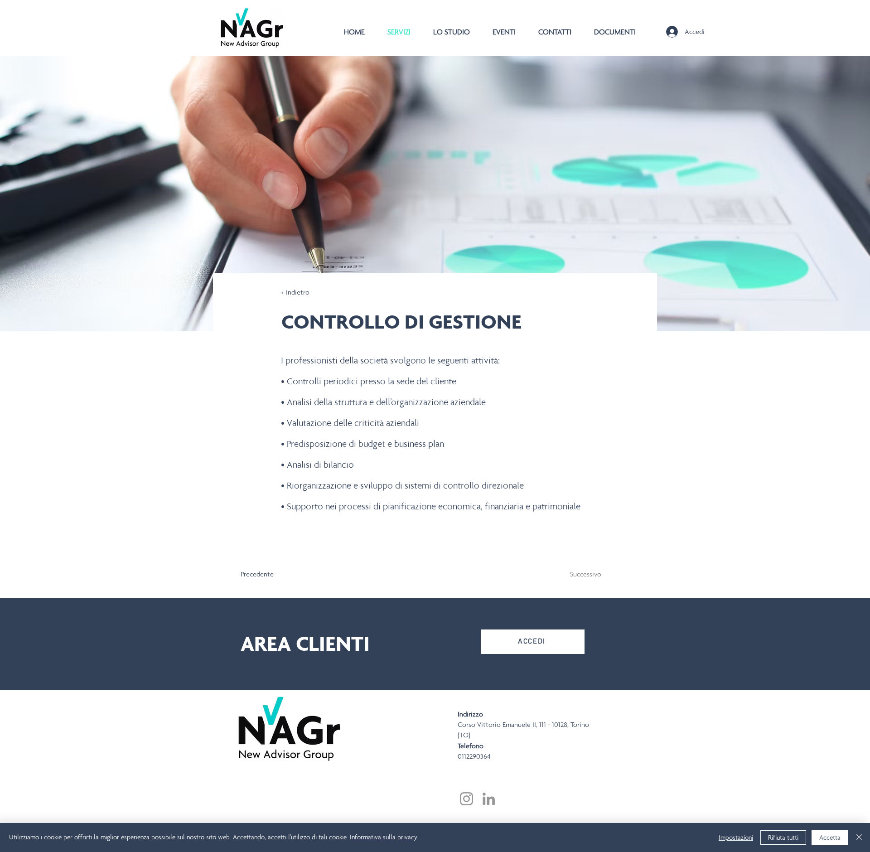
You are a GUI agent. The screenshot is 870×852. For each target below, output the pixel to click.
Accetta (830, 837)
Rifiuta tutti (783, 837)
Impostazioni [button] (736, 837)
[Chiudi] (859, 837)
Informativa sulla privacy (383, 837)
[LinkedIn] (489, 799)
